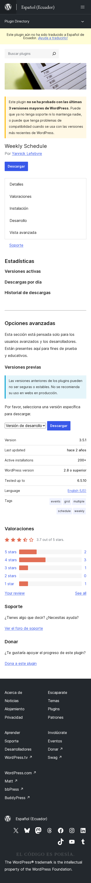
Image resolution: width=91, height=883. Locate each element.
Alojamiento (14, 709)
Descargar (16, 166)
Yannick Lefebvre (27, 153)
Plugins (54, 709)
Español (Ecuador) (31, 818)
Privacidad (14, 717)
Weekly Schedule (26, 146)
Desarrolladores (18, 749)
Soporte (16, 245)
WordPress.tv (18, 757)
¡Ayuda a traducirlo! (53, 38)
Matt (11, 781)
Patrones (55, 717)
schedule (64, 511)
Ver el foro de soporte (24, 628)
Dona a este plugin (21, 663)
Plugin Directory (17, 21)
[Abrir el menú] (83, 7)
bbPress (14, 789)
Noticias (12, 700)
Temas (53, 700)
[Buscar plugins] (54, 53)
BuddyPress (17, 797)
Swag (55, 757)
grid (67, 501)
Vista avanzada (23, 232)
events (55, 501)
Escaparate (57, 692)
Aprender (12, 732)
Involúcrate (57, 732)
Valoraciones (21, 196)
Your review (15, 593)
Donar (55, 749)
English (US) (77, 491)
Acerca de (13, 692)
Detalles (16, 184)
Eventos (55, 741)
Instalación (19, 208)
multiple (79, 501)
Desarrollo (18, 220)
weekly (79, 511)
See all (80, 593)
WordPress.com (20, 773)
